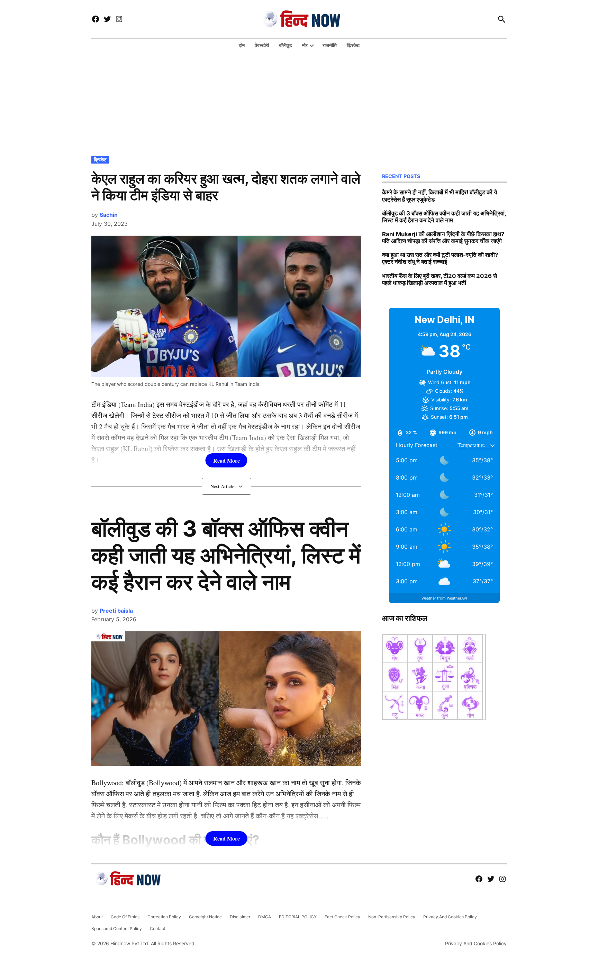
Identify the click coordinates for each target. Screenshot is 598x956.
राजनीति (330, 45)
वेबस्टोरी (262, 45)
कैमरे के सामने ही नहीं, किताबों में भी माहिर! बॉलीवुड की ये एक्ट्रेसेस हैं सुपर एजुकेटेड (439, 196)
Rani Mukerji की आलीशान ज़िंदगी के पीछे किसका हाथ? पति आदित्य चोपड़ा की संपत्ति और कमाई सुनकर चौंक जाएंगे (443, 237)
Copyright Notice (205, 916)
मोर (305, 45)
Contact (157, 928)
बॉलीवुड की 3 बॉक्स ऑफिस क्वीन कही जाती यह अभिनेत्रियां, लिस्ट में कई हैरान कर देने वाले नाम (226, 555)
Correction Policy (164, 916)
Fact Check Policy (342, 916)
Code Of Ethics (125, 916)
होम (242, 45)
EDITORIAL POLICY (298, 916)
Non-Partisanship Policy (391, 916)
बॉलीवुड (285, 45)
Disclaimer (240, 916)
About (97, 916)
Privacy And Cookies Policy (450, 916)
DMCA (264, 916)
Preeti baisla (116, 610)
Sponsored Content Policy (116, 928)
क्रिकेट (353, 45)
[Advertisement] (299, 102)
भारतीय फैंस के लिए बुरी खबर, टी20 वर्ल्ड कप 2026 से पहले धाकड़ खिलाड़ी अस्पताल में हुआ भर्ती (439, 279)
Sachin (109, 214)
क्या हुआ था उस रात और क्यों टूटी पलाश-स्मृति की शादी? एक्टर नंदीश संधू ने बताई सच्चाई (440, 258)
